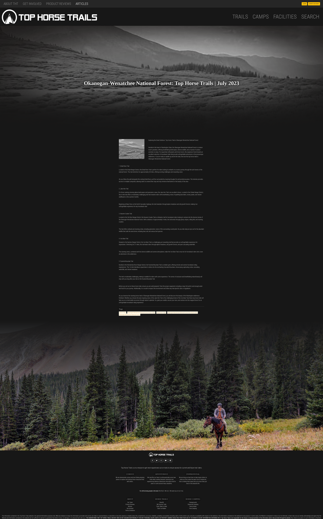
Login (304, 4)
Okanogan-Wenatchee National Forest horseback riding (182, 312)
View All (161, 502)
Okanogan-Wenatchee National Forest (129, 314)
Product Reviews (58, 4)
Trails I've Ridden (161, 508)
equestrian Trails (161, 312)
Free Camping (193, 508)
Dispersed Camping (193, 504)
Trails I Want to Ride (161, 506)
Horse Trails (122, 312)
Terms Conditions (130, 510)
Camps (261, 16)
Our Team (130, 502)
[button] (152, 460)
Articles (82, 4)
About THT (11, 4)
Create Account (314, 4)
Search (310, 16)
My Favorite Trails (161, 504)
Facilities (285, 16)
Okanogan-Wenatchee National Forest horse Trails (141, 312)
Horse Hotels (193, 506)
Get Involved (32, 4)
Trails (240, 16)
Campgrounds (193, 502)
